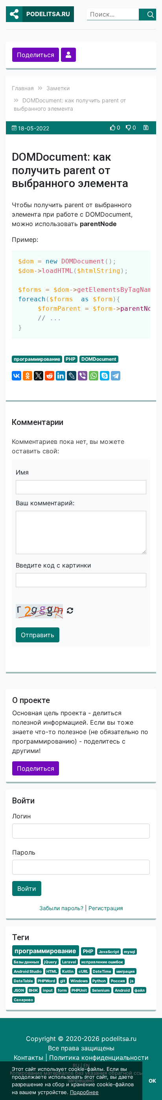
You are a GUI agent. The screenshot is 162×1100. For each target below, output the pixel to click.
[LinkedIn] (60, 375)
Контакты (28, 1057)
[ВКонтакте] (16, 375)
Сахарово (23, 1000)
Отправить (37, 635)
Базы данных (26, 962)
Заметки (58, 88)
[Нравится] (113, 127)
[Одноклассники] (27, 375)
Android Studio (28, 971)
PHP (70, 359)
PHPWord (46, 981)
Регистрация (105, 908)
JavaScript (109, 952)
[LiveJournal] (71, 375)
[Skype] (104, 375)
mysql (129, 952)
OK (152, 1081)
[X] (38, 375)
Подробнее (84, 1092)
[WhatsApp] (93, 375)
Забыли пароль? (62, 908)
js (131, 981)
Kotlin (68, 971)
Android (122, 990)
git (62, 981)
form (62, 990)
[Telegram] (115, 375)
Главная (23, 88)
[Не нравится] (129, 127)
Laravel (69, 962)
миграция (125, 971)
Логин (21, 816)
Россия (118, 981)
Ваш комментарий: (45, 503)
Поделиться (35, 55)
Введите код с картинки (53, 565)
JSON (19, 990)
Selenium (101, 990)
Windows (79, 981)
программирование (37, 359)
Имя (22, 472)
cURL (83, 971)
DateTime (102, 971)
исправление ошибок (102, 962)
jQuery (50, 962)
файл (139, 990)
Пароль (23, 852)
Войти (26, 888)
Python (99, 981)
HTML (51, 971)
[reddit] (49, 375)
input (48, 990)
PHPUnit (79, 990)
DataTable (23, 981)
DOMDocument (98, 359)
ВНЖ (33, 990)
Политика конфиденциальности (99, 1057)
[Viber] (82, 375)
